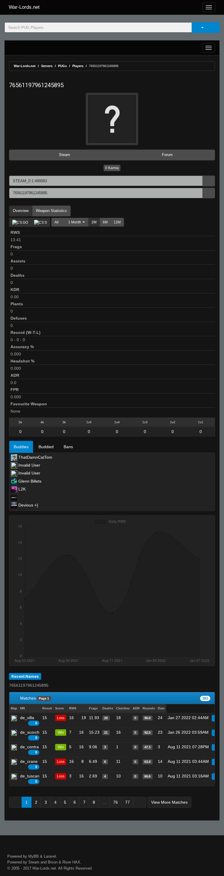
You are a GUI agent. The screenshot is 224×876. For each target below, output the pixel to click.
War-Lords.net (24, 7)
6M (105, 222)
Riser (66, 862)
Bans (68, 446)
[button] (75, 222)
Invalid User (28, 465)
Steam (64, 155)
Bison (52, 862)
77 (127, 802)
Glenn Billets (29, 481)
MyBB (33, 856)
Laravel (50, 856)
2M (94, 222)
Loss (60, 718)
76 (115, 802)
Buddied (46, 446)
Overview (21, 211)
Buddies (21, 446)
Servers (46, 66)
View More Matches (169, 802)
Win (61, 732)
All (57, 222)
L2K (21, 489)
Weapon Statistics (51, 211)
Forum (167, 155)
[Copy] (208, 181)
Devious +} (27, 505)
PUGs (62, 66)
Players (77, 66)
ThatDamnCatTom (34, 457)
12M (117, 222)
